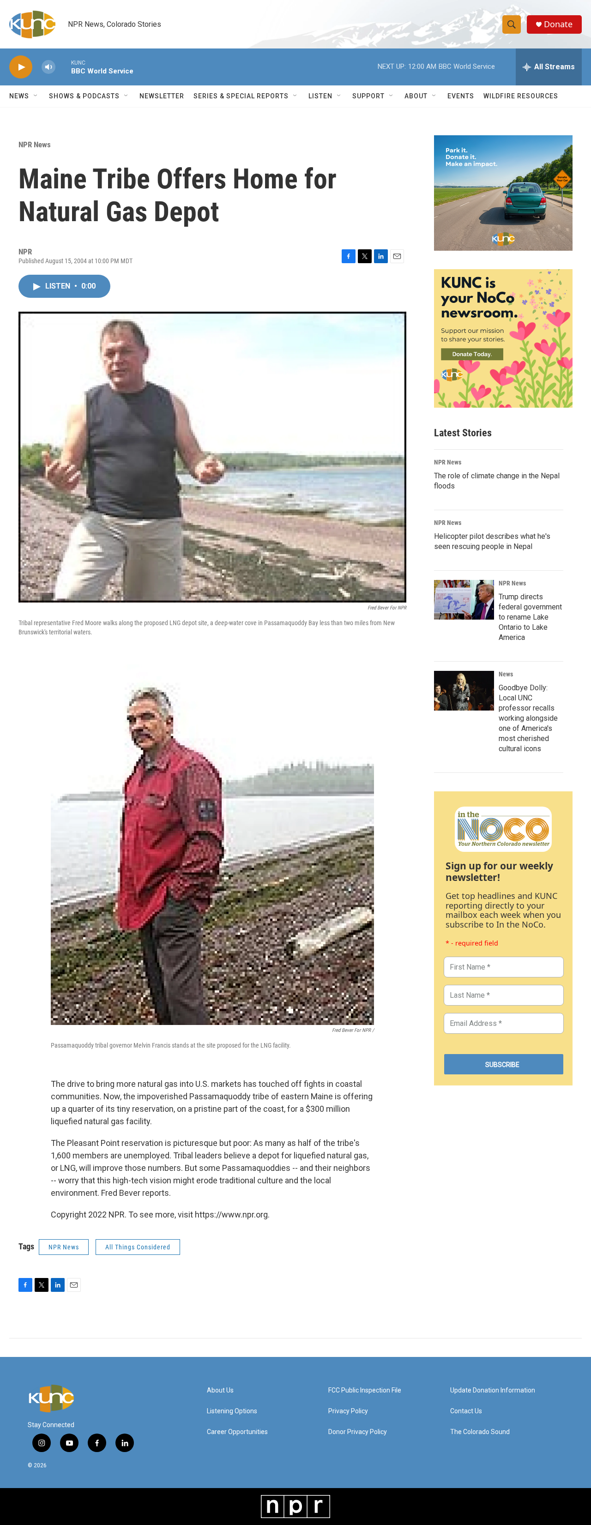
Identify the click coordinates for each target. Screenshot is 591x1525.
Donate (558, 24)
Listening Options (232, 1411)
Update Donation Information (492, 1390)
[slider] (63, 67)
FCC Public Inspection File (364, 1390)
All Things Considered (137, 1247)
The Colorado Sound (480, 1432)
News (506, 674)
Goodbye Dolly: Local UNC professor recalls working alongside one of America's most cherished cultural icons (528, 718)
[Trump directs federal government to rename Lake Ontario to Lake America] (464, 600)
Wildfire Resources (520, 96)
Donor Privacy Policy (357, 1432)
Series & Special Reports (241, 96)
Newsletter (161, 96)
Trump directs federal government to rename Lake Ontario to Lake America (530, 617)
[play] (20, 67)
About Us (220, 1390)
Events (460, 96)
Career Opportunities (237, 1432)
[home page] (85, 1398)
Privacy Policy (348, 1411)
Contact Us (466, 1411)
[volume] (48, 67)
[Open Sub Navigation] (36, 96)
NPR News (34, 144)
